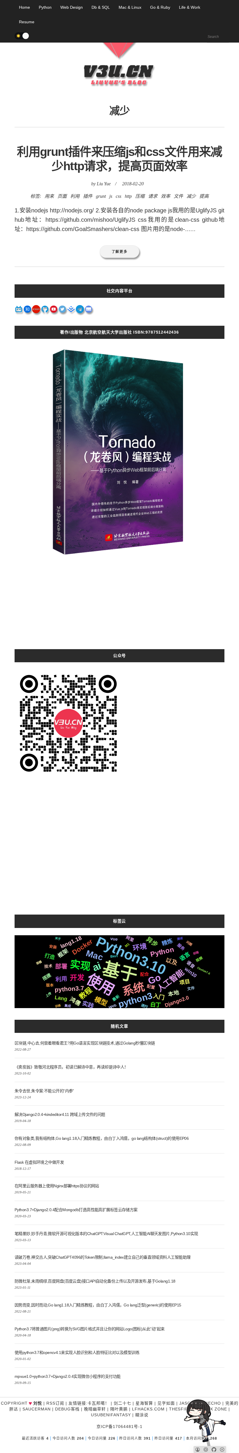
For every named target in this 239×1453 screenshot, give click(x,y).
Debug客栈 (67, 1409)
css (118, 196)
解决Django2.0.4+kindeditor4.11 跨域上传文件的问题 (60, 1114)
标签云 (119, 921)
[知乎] (27, 311)
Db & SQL (101, 7)
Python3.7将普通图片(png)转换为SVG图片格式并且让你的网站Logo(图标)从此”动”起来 (89, 1329)
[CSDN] (36, 311)
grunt (101, 196)
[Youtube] (54, 311)
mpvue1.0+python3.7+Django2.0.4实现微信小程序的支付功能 (67, 1376)
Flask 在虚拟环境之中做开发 (39, 1162)
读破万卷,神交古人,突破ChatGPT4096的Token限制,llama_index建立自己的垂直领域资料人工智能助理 (102, 1257)
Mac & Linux (130, 7)
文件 (178, 196)
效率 (165, 196)
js (110, 196)
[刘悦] (119, 97)
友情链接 (77, 1403)
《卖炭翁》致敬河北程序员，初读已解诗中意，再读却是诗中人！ (71, 1067)
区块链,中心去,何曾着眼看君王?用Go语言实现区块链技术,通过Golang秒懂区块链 (85, 1043)
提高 (204, 196)
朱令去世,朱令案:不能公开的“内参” (44, 1091)
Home (24, 7)
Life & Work (189, 7)
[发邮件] (89, 311)
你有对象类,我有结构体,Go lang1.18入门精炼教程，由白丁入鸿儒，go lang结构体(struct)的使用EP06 (102, 1138)
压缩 (140, 196)
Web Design (71, 7)
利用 (75, 196)
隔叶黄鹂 (119, 1409)
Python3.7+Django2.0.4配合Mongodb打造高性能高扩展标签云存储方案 (76, 1209)
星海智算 (144, 1403)
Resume (26, 22)
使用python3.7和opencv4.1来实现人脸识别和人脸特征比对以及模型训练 (77, 1352)
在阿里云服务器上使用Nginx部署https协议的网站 (57, 1185)
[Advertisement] (119, 608)
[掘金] (71, 311)
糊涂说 (141, 1415)
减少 (191, 196)
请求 (152, 196)
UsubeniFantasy (111, 1415)
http (128, 196)
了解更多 (120, 251)
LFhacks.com (148, 1409)
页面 (62, 196)
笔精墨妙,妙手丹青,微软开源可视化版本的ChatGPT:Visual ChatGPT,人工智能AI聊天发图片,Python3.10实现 (106, 1233)
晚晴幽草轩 (95, 1409)
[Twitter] (62, 311)
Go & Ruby (160, 7)
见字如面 (166, 1403)
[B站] (19, 311)
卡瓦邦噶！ (98, 1403)
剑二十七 (122, 1403)
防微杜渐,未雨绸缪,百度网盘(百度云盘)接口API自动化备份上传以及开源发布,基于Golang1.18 (95, 1281)
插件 (87, 196)
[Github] (45, 311)
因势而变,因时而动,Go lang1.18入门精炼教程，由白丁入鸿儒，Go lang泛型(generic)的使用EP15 (98, 1305)
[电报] (80, 311)
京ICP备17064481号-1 (119, 1426)
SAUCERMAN (36, 1409)
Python (45, 7)
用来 (49, 196)
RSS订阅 (55, 1403)
